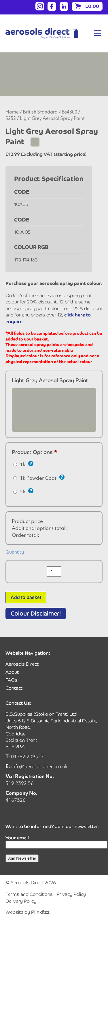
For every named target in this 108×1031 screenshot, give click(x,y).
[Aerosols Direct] (41, 33)
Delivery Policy (20, 901)
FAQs (11, 680)
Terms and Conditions (29, 894)
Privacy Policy (71, 894)
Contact (13, 688)
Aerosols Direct (22, 664)
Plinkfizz (40, 912)
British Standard (40, 112)
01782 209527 (27, 756)
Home (12, 112)
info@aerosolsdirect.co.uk (39, 766)
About (12, 672)
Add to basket (26, 597)
